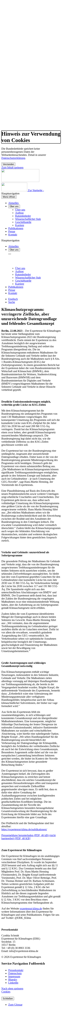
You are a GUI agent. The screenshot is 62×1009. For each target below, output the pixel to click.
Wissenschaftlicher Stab (28, 219)
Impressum (14, 976)
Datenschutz (15, 973)
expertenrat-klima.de (31, 908)
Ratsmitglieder (23, 215)
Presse (11, 231)
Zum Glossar (15, 1004)
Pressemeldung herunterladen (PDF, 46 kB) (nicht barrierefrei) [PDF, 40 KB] (28, 837)
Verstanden (8, 164)
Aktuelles (13, 202)
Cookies (5, 991)
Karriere (19, 225)
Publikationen (15, 228)
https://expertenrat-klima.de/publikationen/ (24, 829)
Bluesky (12, 979)
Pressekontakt (15, 970)
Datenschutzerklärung (13, 158)
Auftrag (19, 212)
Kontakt (12, 234)
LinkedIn (13, 982)
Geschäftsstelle (23, 222)
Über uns (14, 206)
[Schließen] (9, 253)
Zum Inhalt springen (12, 167)
